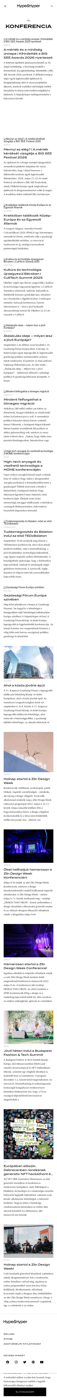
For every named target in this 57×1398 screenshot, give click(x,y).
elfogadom (25, 1392)
